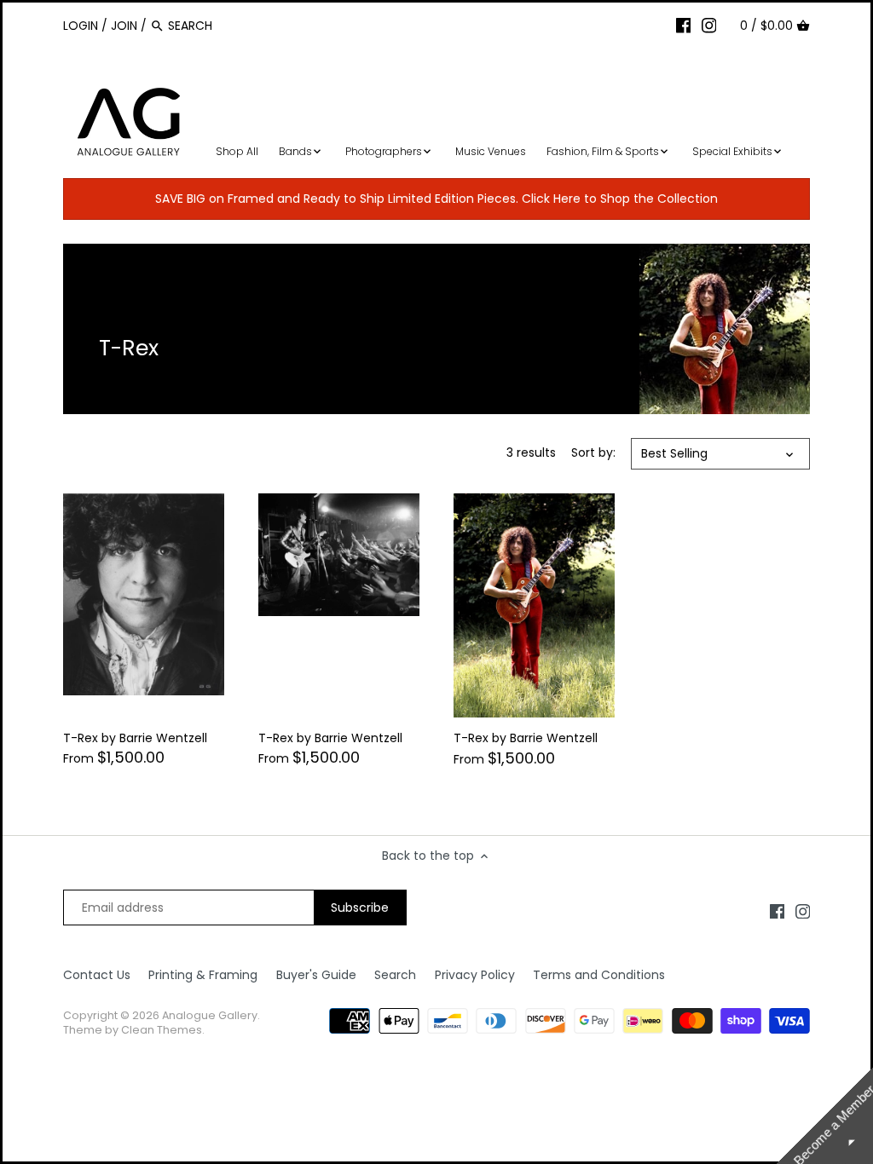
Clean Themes (161, 1030)
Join (124, 25)
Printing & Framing (202, 974)
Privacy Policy (475, 974)
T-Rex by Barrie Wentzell (135, 737)
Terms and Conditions (599, 974)
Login (80, 25)
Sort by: (593, 453)
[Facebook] (683, 25)
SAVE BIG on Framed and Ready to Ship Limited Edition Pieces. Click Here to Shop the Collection (436, 198)
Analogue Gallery (209, 1015)
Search (395, 974)
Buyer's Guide (316, 974)
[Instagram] (709, 25)
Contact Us (96, 974)
